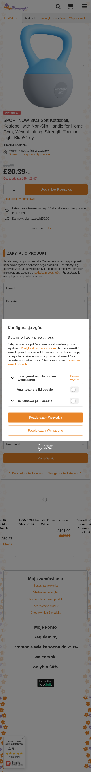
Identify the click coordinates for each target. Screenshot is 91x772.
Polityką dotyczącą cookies (38, 348)
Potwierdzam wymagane (45, 430)
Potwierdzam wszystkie (45, 417)
